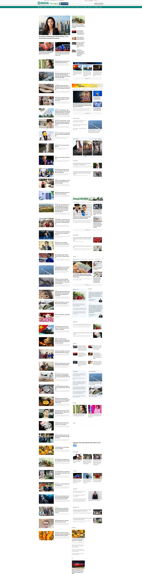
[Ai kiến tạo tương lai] (99, 3)
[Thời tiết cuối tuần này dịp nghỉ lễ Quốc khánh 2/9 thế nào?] (46, 46)
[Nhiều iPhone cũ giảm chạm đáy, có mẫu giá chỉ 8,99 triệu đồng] (46, 195)
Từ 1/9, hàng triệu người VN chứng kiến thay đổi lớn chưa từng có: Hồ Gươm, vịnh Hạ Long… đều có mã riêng (82, 239)
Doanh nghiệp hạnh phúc (94, 89)
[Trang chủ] (43, 4)
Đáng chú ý (75, 289)
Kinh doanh (56, 203)
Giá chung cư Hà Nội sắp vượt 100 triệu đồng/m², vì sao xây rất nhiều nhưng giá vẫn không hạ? (53, 37)
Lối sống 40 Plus (98, 259)
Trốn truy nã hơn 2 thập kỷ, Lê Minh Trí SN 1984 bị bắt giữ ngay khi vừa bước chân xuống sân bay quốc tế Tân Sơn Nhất (79, 500)
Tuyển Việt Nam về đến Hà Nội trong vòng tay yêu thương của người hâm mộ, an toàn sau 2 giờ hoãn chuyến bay (62, 221)
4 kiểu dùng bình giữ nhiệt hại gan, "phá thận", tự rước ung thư (62, 423)
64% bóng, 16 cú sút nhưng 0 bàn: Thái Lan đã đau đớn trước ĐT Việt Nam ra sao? (62, 54)
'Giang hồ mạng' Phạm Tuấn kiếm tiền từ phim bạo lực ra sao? (62, 521)
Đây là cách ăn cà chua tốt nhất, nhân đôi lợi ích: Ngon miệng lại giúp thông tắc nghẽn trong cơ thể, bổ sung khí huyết (62, 400)
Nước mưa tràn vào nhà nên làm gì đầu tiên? (62, 146)
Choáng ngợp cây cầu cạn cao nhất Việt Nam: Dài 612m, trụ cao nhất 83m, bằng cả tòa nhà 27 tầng (62, 268)
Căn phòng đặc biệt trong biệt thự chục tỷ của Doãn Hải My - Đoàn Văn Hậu (62, 388)
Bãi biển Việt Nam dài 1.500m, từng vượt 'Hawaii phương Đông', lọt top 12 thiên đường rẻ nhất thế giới (79, 305)
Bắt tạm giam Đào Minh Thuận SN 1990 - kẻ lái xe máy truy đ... (97, 151)
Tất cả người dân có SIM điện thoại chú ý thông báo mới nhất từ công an (78, 26)
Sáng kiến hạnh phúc (76, 89)
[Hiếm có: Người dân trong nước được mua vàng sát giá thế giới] (74, 38)
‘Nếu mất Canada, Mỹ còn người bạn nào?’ (62, 158)
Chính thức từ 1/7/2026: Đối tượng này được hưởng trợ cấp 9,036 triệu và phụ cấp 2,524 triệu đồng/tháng (81, 53)
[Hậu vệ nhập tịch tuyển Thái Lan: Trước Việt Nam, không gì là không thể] (46, 257)
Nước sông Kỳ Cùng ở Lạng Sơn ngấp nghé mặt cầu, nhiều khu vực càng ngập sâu (86, 443)
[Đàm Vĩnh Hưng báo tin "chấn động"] (46, 317)
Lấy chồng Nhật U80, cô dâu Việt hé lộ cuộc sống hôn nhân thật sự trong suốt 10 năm (62, 473)
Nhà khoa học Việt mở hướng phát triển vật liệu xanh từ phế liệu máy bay (82, 217)
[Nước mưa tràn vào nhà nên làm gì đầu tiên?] (46, 148)
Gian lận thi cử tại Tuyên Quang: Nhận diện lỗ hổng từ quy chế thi (80, 125)
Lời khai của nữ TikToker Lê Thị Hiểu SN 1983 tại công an (77, 151)
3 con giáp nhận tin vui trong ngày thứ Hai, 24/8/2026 (62, 448)
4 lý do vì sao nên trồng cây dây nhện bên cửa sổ (79, 301)
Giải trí (56, 59)
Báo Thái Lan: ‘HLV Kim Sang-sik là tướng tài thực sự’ (62, 484)
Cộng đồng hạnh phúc (85, 89)
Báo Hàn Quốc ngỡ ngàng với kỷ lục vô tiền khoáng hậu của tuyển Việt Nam (97, 480)
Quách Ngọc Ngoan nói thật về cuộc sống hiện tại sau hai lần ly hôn (62, 62)
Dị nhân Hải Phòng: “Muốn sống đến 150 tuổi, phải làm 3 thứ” (97, 98)
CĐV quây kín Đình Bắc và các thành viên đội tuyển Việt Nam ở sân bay (62, 352)
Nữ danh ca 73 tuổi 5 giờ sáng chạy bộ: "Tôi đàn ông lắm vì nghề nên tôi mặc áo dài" (94, 415)
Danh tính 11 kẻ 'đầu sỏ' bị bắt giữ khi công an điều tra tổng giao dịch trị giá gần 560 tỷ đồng (87, 462)
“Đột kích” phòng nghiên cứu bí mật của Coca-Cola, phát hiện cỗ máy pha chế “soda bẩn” (62, 182)
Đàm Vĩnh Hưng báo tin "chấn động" (62, 314)
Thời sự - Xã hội (57, 265)
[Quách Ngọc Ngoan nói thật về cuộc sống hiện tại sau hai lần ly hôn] (46, 64)
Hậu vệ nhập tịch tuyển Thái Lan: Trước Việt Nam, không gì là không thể (62, 256)
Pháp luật (56, 361)
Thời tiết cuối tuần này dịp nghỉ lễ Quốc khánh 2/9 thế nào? (45, 53)
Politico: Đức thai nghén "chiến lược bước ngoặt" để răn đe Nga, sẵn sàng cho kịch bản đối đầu (97, 363)
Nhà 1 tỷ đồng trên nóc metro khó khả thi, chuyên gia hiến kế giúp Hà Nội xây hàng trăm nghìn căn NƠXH (97, 73)
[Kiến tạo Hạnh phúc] (87, 86)
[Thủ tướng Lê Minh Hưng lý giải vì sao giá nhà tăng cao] (97, 248)
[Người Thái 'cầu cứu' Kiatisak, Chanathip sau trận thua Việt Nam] (46, 245)
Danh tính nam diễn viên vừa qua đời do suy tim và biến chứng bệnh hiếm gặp (62, 134)
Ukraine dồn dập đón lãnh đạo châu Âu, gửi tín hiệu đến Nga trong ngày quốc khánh (62, 436)
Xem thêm (87, 78)
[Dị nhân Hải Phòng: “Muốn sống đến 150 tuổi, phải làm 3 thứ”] (97, 93)
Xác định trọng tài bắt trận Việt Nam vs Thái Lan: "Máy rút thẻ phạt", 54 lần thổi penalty (79, 309)
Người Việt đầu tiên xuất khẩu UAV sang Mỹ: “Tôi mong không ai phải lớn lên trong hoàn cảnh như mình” (82, 105)
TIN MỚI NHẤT (75, 371)
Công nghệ (56, 84)
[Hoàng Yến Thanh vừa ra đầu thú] (95, 495)
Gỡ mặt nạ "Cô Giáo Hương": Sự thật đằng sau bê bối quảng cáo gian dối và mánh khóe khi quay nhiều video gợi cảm (62, 122)
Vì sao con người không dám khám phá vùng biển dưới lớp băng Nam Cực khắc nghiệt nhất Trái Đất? (62, 497)
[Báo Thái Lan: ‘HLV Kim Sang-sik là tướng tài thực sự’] (46, 487)
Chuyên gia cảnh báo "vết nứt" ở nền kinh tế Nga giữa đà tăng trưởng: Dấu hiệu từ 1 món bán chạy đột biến (82, 363)
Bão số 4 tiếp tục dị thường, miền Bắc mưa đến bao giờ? (80, 129)
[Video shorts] (54, 3)
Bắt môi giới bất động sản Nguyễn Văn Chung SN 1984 (79, 496)
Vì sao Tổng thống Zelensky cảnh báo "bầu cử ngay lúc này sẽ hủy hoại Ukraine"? (80, 32)
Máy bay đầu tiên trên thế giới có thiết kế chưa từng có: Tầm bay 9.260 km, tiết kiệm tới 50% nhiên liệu (97, 225)
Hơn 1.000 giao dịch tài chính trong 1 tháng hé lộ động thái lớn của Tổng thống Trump (82, 164)
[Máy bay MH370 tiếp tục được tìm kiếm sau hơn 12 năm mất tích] (46, 305)
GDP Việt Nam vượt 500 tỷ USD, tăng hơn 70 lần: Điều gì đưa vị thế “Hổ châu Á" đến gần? (62, 328)
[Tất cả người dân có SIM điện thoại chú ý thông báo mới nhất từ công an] (78, 20)
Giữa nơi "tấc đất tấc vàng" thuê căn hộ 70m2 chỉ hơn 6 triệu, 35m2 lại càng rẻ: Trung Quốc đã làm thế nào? (87, 73)
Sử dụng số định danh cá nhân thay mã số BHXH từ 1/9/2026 (97, 268)
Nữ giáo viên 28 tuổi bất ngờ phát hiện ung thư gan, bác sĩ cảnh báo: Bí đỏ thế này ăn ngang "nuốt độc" (62, 534)
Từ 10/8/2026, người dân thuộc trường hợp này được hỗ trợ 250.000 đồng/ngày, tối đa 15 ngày (82, 275)
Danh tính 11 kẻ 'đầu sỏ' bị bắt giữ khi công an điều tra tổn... (87, 151)
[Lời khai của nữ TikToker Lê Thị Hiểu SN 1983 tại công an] (77, 148)
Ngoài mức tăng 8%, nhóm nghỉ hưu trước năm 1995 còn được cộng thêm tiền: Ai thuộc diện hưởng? (97, 280)
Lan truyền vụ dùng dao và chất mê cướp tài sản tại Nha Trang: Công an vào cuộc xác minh (81, 45)
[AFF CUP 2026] (63, 3)
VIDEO (74, 423)
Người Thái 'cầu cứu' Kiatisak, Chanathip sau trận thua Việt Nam (62, 243)
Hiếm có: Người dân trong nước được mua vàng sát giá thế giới (80, 38)
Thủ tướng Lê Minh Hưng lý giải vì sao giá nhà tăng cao (82, 247)
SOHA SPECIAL (61, 0)
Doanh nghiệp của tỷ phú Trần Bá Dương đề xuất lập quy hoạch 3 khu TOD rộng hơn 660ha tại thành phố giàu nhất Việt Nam (79, 388)
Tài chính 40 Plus (91, 259)
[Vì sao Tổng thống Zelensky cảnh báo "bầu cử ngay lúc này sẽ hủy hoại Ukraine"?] (74, 31)
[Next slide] (101, 148)
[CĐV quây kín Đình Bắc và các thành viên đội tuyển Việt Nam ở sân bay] (46, 354)
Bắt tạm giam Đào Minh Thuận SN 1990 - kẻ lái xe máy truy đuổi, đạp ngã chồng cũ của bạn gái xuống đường (97, 462)
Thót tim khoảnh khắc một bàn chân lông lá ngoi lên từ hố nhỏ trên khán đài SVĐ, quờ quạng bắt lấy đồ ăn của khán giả (62, 293)
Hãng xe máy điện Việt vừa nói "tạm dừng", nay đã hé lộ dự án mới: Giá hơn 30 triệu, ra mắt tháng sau (79, 312)
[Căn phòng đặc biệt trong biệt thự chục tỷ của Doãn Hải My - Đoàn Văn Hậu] (46, 389)
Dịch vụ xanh (89, 202)
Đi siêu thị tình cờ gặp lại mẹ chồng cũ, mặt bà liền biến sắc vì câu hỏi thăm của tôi (62, 99)
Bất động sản (76, 235)
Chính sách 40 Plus (83, 259)
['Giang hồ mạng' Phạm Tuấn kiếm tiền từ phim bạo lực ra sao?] (46, 523)
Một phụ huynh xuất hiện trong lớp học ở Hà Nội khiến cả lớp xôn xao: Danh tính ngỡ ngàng (62, 171)
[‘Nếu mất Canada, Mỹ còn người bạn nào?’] (46, 160)
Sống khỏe (56, 108)
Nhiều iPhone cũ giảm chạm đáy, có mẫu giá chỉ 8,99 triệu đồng (62, 193)
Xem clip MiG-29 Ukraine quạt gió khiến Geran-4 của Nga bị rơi (79, 396)
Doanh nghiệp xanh (76, 202)
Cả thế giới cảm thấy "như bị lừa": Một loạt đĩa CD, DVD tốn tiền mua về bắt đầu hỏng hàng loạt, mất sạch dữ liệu (62, 87)
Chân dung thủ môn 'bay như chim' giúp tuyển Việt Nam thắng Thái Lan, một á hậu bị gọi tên (62, 412)
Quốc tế (56, 277)
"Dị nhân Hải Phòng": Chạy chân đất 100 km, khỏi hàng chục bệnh (97, 109)
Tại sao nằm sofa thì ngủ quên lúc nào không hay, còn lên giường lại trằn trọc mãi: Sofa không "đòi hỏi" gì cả (62, 376)
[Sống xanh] (87, 199)
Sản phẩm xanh (83, 202)
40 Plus (74, 256)
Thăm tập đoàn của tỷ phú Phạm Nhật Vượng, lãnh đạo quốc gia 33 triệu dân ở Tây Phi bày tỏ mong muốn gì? (62, 510)
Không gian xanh (101, 202)
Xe (72, 558)
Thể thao (56, 230)
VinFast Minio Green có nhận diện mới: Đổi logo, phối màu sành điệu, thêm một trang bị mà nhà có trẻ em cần (79, 374)
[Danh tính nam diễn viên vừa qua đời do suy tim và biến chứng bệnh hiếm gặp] (46, 136)
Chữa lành (101, 89)
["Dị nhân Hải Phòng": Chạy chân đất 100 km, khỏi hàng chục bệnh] (97, 104)
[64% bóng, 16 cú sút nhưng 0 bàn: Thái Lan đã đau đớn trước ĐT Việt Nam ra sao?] (62, 46)
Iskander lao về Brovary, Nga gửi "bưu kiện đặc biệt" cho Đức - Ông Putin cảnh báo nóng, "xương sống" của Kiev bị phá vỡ (62, 281)
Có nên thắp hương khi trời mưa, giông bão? (78, 379)
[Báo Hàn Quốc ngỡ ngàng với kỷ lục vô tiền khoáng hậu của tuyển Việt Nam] (97, 476)
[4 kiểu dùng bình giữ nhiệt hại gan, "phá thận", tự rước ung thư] (46, 425)
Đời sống (56, 143)
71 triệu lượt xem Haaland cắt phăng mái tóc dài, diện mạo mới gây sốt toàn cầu (62, 233)
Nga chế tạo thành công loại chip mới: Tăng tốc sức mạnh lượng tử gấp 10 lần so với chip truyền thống (97, 212)
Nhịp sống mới (57, 96)
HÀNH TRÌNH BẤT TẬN (54, 0)
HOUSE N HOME (47, 0)
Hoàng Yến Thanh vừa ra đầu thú (94, 500)
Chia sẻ (75, 445)
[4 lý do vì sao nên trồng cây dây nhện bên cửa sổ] (79, 296)
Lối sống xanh (94, 202)
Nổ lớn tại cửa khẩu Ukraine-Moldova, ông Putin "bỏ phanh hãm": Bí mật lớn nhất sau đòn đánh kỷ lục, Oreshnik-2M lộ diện (62, 341)
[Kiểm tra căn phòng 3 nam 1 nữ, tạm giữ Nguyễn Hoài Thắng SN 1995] (46, 366)
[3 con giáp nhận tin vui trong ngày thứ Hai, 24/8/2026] (46, 450)
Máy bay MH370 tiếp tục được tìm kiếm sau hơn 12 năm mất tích (62, 303)
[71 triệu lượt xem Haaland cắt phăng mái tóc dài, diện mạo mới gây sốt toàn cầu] (46, 234)
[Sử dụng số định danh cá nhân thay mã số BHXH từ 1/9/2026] (97, 263)
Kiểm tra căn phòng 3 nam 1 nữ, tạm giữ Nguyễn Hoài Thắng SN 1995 (62, 364)
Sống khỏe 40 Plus (76, 259)
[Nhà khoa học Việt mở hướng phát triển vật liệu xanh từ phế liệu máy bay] (82, 210)
